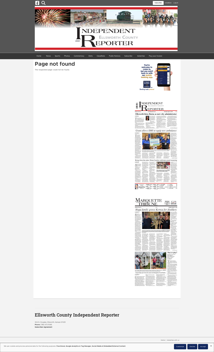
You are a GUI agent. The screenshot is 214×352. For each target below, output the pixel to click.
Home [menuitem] (39, 56)
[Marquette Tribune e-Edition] (156, 242)
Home (163, 340)
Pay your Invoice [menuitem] (155, 56)
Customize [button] (180, 346)
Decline (192, 346)
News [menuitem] (48, 56)
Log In (176, 3)
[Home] (106, 28)
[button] (43, 2)
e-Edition (168, 3)
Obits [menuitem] (90, 56)
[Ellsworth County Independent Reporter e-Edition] (156, 145)
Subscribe (158, 3)
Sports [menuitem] (57, 56)
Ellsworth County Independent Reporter (77, 315)
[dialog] (107, 347)
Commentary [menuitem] (79, 56)
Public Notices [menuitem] (114, 56)
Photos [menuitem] (67, 56)
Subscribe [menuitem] (128, 56)
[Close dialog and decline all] (211, 345)
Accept (203, 346)
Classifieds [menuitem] (101, 56)
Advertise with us (173, 340)
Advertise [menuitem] (141, 56)
